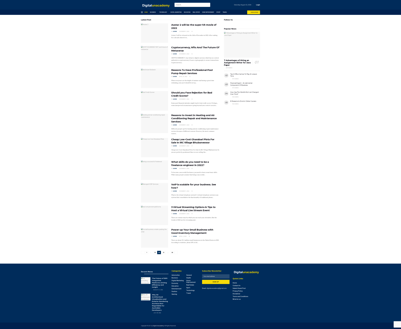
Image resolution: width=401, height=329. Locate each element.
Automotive (176, 275)
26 (172, 252)
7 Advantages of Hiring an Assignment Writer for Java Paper (237, 62)
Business (153, 12)
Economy (175, 283)
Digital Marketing (176, 12)
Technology (163, 12)
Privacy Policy (238, 291)
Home (146, 12)
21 (163, 252)
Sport (218, 12)
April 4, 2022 (183, 236)
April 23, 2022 (183, 76)
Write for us (237, 299)
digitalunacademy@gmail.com (217, 288)
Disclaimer (236, 294)
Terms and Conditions (240, 296)
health (188, 278)
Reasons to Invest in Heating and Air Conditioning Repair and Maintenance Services (194, 118)
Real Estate (196, 12)
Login (258, 5)
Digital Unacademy (158, 325)
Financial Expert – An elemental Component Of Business (241, 84)
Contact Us (236, 285)
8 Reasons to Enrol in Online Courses (243, 101)
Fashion (174, 291)
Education (187, 12)
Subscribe (254, 12)
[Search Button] (208, 5)
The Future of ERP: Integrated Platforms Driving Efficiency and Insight (160, 282)
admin (175, 31)
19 (155, 252)
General (189, 275)
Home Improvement (208, 12)
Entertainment (176, 289)
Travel (225, 12)
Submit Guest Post (239, 288)
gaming (174, 294)
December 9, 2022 (184, 31)
